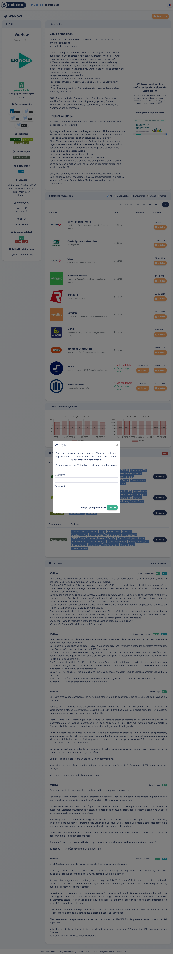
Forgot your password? (93, 507)
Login (112, 507)
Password (60, 486)
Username (60, 474)
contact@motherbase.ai (89, 459)
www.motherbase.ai (106, 465)
